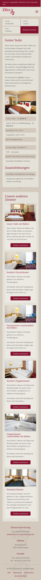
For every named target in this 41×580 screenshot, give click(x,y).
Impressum (17, 573)
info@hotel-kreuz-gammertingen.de (20, 534)
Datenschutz (29, 573)
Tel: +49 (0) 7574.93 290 (20, 532)
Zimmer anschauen (20, 245)
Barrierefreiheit (20, 576)
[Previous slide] (7, 102)
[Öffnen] (36, 11)
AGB (8, 573)
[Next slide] (33, 102)
